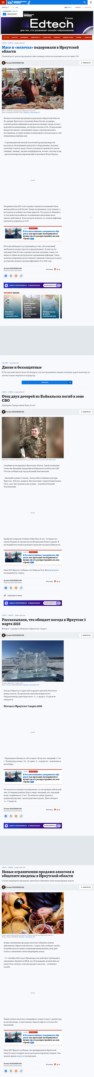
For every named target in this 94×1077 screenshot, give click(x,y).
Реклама (78, 7)
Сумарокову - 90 (35, 37)
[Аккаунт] (91, 2)
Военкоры (57, 37)
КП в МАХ (78, 37)
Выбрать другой (12, 14)
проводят (53, 570)
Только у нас (47, 37)
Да (4, 14)
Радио (69, 7)
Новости (14, 37)
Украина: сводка (68, 37)
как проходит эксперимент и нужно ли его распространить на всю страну (41, 235)
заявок (19, 1056)
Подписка (87, 7)
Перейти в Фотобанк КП (32, 112)
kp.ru (58, 269)
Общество (25, 228)
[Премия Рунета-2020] (28, 2)
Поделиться (87, 63)
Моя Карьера (24, 37)
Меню (3, 2)
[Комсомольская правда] (17, 2)
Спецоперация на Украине (14, 595)
